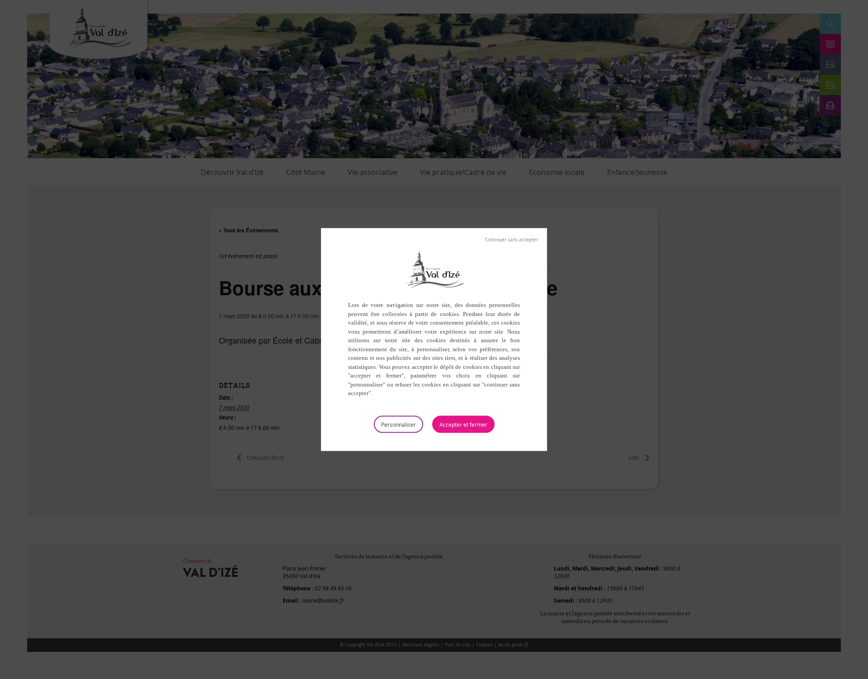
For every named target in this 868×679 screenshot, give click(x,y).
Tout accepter (463, 424)
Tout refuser (511, 240)
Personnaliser (398, 424)
